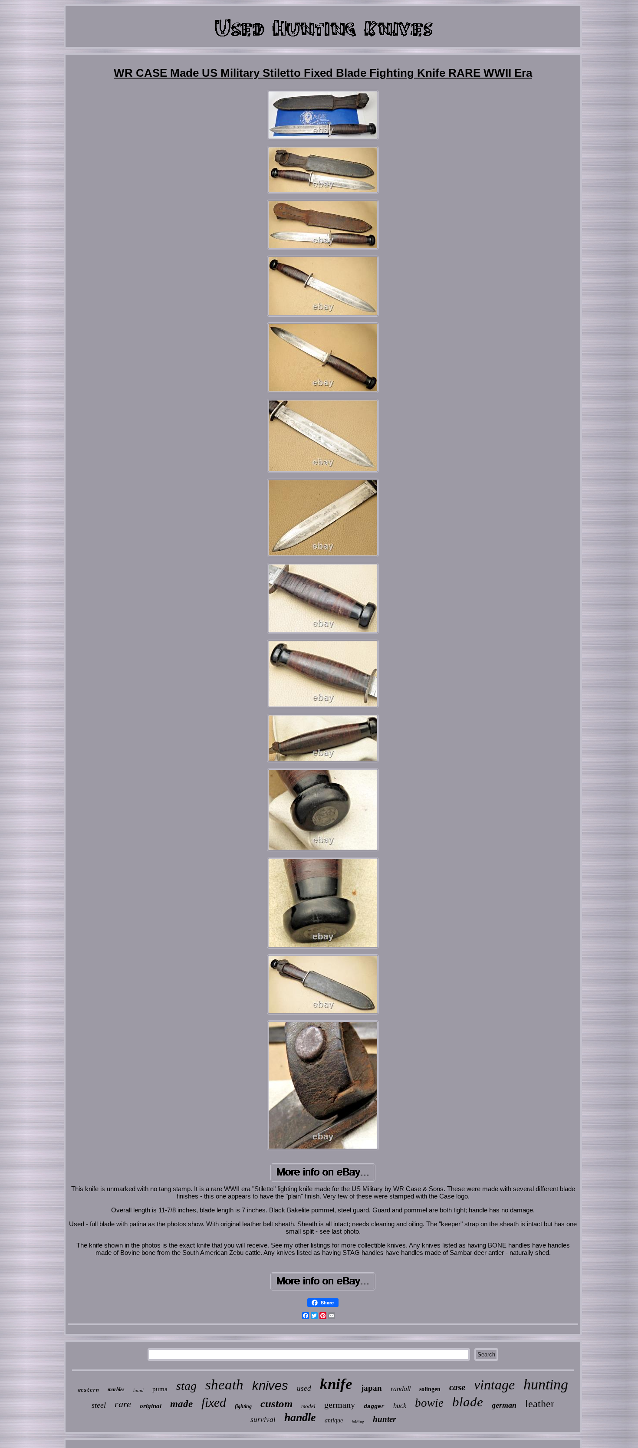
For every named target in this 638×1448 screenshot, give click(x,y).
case (457, 1387)
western (88, 1390)
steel (99, 1405)
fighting (243, 1406)
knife (336, 1384)
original (150, 1405)
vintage (494, 1384)
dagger (374, 1406)
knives (270, 1385)
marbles (116, 1389)
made (181, 1404)
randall (401, 1388)
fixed (213, 1402)
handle (300, 1417)
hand (138, 1390)
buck (399, 1405)
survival (263, 1419)
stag (186, 1385)
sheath (224, 1384)
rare (123, 1404)
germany (339, 1404)
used (304, 1388)
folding (358, 1421)
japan (371, 1387)
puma (160, 1389)
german (504, 1405)
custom (276, 1403)
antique (334, 1420)
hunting (545, 1384)
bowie (429, 1402)
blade (467, 1401)
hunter (384, 1419)
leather (539, 1403)
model (308, 1406)
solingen (430, 1389)
